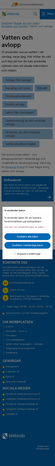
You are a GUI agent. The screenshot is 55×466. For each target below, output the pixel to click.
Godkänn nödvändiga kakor (27, 245)
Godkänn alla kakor (27, 236)
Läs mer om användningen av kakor (24, 227)
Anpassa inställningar (29, 253)
